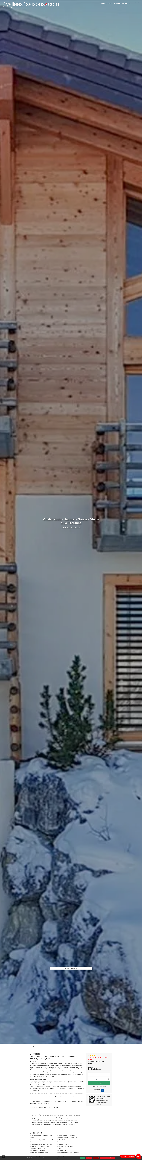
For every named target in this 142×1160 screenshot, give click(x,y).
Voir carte (125, 3)
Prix (65, 1046)
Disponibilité (49, 1046)
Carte (56, 1046)
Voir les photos (71, 968)
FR (132, 3)
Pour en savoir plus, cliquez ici (107, 1157)
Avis (60, 1046)
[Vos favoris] (138, 3)
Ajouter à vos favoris (100, 1086)
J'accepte (82, 1157)
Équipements (41, 1046)
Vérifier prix (99, 1083)
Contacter (79, 1046)
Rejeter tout (96, 1157)
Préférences (89, 1157)
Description (33, 1046)
